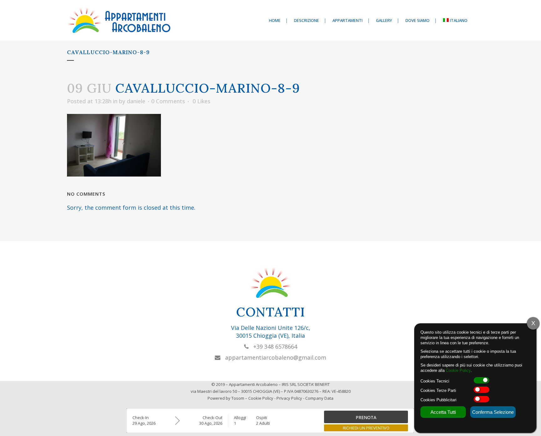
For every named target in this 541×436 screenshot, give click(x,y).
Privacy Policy (289, 398)
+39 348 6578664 (273, 346)
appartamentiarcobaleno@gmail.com (273, 357)
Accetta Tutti (443, 412)
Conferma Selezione (493, 412)
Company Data (319, 398)
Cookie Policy (260, 398)
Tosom (237, 398)
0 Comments (168, 101)
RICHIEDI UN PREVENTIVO (366, 428)
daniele (136, 101)
